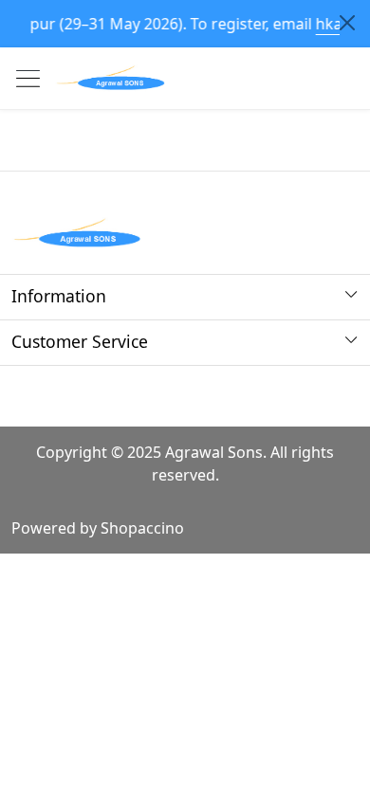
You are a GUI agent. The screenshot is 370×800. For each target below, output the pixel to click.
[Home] (111, 78)
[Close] (347, 22)
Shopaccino (142, 528)
